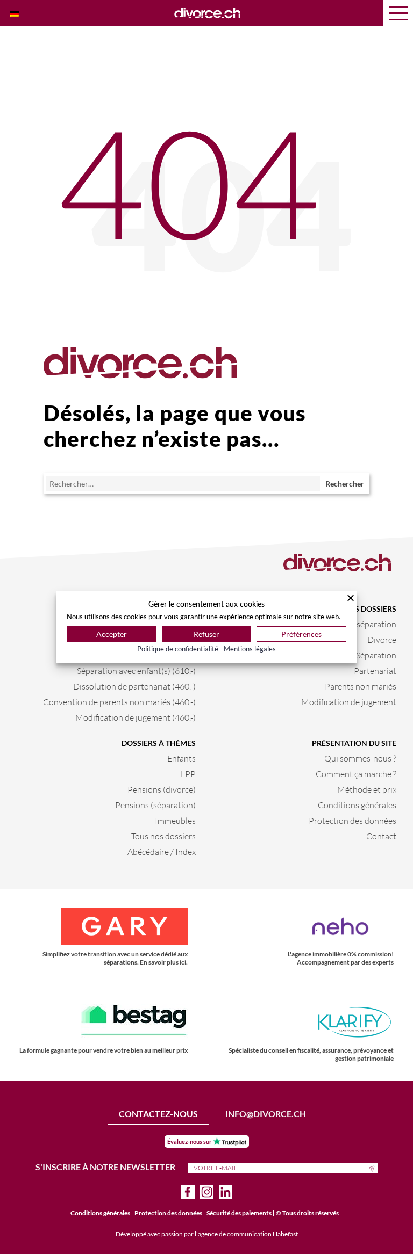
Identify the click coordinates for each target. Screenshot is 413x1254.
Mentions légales (250, 648)
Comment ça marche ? (356, 774)
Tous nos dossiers (163, 836)
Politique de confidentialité (177, 648)
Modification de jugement (348, 702)
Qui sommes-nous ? (360, 758)
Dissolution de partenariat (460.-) (134, 686)
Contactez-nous (158, 1113)
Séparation (376, 655)
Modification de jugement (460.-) (135, 717)
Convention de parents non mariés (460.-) (119, 702)
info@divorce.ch (265, 1113)
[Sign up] (373, 1167)
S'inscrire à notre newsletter (106, 1167)
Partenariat (375, 670)
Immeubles (175, 820)
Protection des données (352, 820)
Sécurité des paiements (239, 1213)
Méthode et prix (366, 789)
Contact (381, 836)
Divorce (381, 639)
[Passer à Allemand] (14, 13)
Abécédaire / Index (161, 851)
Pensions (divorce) (161, 789)
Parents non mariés (360, 686)
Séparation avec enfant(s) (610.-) (136, 670)
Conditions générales (357, 805)
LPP (188, 774)
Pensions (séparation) (155, 805)
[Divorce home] (207, 13)
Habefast (285, 1234)
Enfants (181, 758)
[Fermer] (350, 597)
